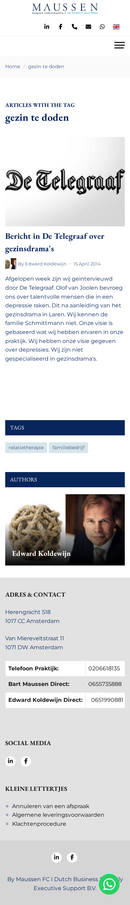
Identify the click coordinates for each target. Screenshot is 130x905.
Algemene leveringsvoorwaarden (58, 815)
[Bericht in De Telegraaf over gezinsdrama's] (65, 182)
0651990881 (107, 700)
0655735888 (105, 684)
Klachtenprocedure (39, 824)
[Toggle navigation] (119, 46)
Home (12, 66)
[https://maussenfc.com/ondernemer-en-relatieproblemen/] (11, 263)
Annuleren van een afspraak (50, 806)
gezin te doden (46, 66)
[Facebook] (60, 27)
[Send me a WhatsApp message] (102, 27)
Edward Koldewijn (46, 263)
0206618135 (104, 668)
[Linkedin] (47, 27)
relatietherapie (26, 447)
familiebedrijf (68, 447)
